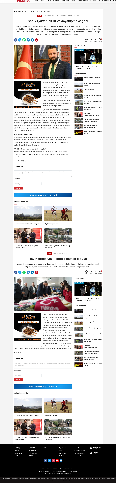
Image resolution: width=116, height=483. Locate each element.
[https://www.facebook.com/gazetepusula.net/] (45, 460)
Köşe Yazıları (19, 453)
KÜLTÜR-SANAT (34, 453)
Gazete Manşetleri (79, 450)
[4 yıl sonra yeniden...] (58, 213)
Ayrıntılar (64, 481)
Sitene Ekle (49, 468)
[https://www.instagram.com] (53, 460)
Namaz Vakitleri (78, 456)
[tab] (19, 166)
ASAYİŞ (17, 448)
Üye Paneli (62, 448)
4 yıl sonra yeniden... (52, 224)
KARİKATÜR (32, 450)
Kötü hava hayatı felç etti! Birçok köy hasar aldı (57, 247)
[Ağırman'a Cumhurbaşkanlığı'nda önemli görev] (28, 235)
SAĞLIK (17, 456)
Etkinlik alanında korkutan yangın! (27, 224)
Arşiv (60, 450)
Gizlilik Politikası (67, 468)
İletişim (60, 468)
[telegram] (28, 40)
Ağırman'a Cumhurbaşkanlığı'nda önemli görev (27, 247)
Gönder (18, 188)
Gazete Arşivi (63, 453)
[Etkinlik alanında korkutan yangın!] (28, 213)
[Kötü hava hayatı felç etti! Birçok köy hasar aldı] (58, 235)
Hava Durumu (78, 448)
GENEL (17, 450)
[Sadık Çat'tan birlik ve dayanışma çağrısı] (43, 61)
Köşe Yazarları (48, 448)
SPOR (31, 456)
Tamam (71, 481)
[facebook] (15, 40)
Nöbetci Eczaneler (79, 453)
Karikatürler (62, 456)
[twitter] (19, 40)
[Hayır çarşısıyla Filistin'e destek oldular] (43, 294)
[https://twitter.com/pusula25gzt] (49, 460)
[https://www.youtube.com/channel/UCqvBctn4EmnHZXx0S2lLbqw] (57, 460)
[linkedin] (32, 40)
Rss (43, 468)
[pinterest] (36, 40)
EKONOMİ (32, 448)
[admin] (61, 460)
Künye (55, 468)
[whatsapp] (24, 40)
